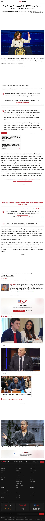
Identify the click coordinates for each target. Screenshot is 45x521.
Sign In (34, 461)
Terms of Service (3, 517)
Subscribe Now (29, 310)
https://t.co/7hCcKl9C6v (22, 215)
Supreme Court (18, 483)
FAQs (37, 461)
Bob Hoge (3, 345)
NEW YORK (23, 280)
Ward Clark (4, 11)
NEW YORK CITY (29, 280)
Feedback (14, 517)
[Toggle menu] (2, 1)
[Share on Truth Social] (34, 12)
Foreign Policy (18, 477)
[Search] (43, 1)
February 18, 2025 (29, 216)
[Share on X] (31, 12)
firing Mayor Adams (38, 208)
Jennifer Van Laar (33, 470)
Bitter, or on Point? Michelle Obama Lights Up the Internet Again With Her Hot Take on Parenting (22, 447)
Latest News (3, 470)
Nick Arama (4, 373)
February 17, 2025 (29, 104)
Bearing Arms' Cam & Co (5, 495)
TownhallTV (3, 477)
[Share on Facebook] (36, 12)
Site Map (25, 517)
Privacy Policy (9, 517)
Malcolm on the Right (4, 490)
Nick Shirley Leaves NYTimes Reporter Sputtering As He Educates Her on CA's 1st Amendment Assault (22, 343)
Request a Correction (20, 517)
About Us (17, 490)
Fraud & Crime (18, 479)
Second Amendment (19, 485)
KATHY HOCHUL (16, 280)
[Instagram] (22, 462)
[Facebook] (24, 462)
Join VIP (41, 461)
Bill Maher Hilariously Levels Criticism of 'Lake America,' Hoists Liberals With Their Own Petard (20, 371)
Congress (17, 470)
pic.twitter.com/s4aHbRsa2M (22, 102)
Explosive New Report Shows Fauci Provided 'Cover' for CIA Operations (16, 394)
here (19, 291)
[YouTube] (26, 462)
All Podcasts (3, 497)
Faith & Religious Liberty (20, 475)
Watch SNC (32, 495)
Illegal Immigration (19, 481)
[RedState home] (5, 461)
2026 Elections (18, 468)
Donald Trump (18, 472)
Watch (2, 472)
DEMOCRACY (3, 280)
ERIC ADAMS (10, 280)
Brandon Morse (33, 475)
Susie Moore (32, 472)
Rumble (32, 291)
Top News (3, 468)
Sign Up (41, 514)
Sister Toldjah (32, 481)
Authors (2, 479)
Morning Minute (4, 475)
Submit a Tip (18, 495)
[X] (20, 462)
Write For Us (18, 497)
